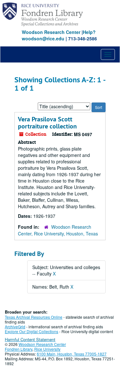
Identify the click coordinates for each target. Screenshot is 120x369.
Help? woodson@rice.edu (59, 35)
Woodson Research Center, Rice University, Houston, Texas (58, 230)
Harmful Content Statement (30, 339)
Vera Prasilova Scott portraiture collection (47, 122)
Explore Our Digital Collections (31, 331)
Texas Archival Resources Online (33, 317)
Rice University (47, 349)
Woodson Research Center (51, 32)
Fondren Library (18, 349)
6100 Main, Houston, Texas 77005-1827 (72, 354)
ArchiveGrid (15, 326)
